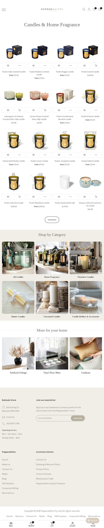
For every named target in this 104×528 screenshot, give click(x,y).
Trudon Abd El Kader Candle (14, 161)
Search (5, 459)
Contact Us (7, 469)
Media (4, 473)
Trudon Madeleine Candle (39, 203)
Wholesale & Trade (44, 478)
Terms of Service (43, 473)
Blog (4, 478)
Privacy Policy (42, 469)
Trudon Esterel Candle (90, 71)
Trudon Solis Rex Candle (13, 203)
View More (52, 219)
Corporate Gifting (10, 488)
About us (6, 464)
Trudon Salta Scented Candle (13, 71)
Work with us (8, 493)
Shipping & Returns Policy (48, 464)
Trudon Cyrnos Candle (39, 161)
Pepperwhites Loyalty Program (50, 483)
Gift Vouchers (8, 483)
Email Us (10, 417)
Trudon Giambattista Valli (65, 203)
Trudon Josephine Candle (65, 161)
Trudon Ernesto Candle (90, 116)
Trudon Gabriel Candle (90, 161)
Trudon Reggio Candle (65, 71)
